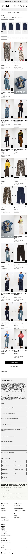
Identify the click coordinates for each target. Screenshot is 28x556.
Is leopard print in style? (7, 423)
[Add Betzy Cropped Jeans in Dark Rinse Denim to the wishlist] (12, 130)
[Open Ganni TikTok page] (5, 553)
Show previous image (2, 51)
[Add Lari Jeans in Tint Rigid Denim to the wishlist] (12, 244)
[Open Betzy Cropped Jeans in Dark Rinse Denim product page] (7, 138)
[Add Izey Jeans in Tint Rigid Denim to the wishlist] (26, 303)
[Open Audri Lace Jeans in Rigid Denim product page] (7, 109)
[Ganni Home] (5, 6)
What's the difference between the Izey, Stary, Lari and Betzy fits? (11, 429)
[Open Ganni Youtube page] (12, 553)
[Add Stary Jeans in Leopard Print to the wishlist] (12, 187)
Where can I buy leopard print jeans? (8, 412)
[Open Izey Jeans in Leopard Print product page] (7, 51)
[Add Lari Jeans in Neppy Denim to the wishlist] (12, 159)
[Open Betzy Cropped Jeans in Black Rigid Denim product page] (20, 109)
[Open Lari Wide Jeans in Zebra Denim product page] (20, 51)
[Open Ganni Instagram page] (1, 553)
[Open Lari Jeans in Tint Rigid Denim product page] (7, 253)
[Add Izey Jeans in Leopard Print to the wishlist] (12, 43)
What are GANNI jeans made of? (7, 441)
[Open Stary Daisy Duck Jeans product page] (20, 253)
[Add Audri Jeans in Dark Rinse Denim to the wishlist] (26, 273)
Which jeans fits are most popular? (8, 435)
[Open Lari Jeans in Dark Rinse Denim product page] (20, 195)
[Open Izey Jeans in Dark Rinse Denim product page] (7, 282)
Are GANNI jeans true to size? (7, 446)
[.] (14, 1)
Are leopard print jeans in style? (7, 407)
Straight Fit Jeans (15, 38)
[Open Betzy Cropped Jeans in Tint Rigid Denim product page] (7, 339)
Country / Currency (4, 538)
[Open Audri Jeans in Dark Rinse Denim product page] (20, 282)
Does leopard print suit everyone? (7, 452)
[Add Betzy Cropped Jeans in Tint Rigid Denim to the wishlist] (12, 331)
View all (9, 38)
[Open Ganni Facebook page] (9, 553)
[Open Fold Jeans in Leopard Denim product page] (20, 138)
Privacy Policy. (19, 497)
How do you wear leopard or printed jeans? (9, 418)
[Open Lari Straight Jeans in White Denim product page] (20, 225)
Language (2, 545)
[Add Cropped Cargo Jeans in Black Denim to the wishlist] (26, 331)
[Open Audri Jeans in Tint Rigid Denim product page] (7, 81)
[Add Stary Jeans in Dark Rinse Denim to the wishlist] (12, 303)
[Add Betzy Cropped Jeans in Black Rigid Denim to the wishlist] (26, 100)
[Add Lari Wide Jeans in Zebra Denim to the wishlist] (26, 43)
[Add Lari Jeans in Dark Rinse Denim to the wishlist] (26, 187)
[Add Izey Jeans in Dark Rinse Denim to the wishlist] (12, 273)
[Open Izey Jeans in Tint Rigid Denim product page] (20, 311)
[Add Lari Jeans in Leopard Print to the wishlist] (26, 159)
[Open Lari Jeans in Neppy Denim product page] (7, 168)
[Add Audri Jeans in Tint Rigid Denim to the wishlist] (12, 72)
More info (11, 19)
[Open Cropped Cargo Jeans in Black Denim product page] (20, 339)
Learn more (3, 68)
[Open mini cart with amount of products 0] (24, 6)
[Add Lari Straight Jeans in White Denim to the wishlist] (26, 216)
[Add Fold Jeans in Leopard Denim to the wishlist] (26, 130)
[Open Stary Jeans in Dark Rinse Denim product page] (7, 311)
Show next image (12, 51)
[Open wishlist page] (18, 6)
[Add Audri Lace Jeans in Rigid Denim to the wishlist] (12, 100)
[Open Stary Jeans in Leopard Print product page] (7, 195)
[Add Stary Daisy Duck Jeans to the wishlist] (26, 244)
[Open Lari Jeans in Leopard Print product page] (20, 168)
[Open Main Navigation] (26, 6)
